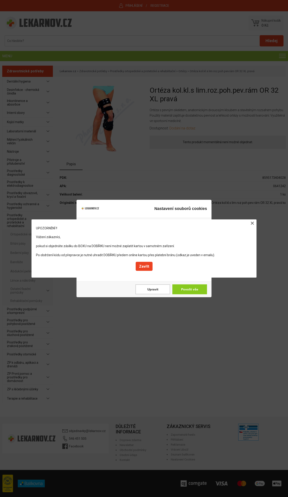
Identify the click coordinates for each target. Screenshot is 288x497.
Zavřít (144, 266)
